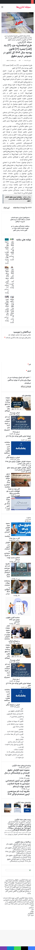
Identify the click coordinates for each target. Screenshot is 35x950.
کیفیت (6, 834)
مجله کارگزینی (22, 36)
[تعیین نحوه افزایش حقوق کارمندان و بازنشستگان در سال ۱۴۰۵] (7, 297)
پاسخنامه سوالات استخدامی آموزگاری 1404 (7, 586)
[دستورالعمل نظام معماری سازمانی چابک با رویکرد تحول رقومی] (7, 240)
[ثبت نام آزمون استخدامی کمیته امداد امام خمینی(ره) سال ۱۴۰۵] (21, 429)
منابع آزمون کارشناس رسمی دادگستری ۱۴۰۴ (12, 276)
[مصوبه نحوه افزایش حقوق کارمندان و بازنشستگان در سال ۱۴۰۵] (21, 535)
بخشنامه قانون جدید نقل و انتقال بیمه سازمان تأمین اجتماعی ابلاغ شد (12, 308)
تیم (33, 909)
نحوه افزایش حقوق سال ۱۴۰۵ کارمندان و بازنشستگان (18, 852)
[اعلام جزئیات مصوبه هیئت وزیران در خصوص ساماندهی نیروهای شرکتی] (21, 638)
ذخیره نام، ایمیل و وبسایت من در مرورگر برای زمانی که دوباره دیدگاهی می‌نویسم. (19, 380)
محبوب (28, 517)
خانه (29, 36)
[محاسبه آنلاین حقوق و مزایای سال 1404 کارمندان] (18, 615)
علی (22, 708)
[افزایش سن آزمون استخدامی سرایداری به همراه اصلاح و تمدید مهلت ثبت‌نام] (21, 554)
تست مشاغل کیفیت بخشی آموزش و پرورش (19, 826)
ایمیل (28, 371)
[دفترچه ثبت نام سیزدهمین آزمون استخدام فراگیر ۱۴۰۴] (21, 576)
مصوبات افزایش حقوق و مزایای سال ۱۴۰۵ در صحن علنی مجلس (18, 462)
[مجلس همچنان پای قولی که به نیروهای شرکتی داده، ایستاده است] (7, 268)
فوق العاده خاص (8, 830)
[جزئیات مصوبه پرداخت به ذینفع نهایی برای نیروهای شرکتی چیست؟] (21, 410)
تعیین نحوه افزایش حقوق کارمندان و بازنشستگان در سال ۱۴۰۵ (7, 307)
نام (29, 364)
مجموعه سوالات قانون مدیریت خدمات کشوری (12, 832)
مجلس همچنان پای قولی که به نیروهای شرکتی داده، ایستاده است (7, 278)
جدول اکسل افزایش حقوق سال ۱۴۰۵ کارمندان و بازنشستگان (18, 845)
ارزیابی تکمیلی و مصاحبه (22, 821)
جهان (32, 911)
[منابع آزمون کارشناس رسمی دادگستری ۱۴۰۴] (12, 268)
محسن (21, 729)
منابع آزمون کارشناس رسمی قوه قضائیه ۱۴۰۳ (12, 248)
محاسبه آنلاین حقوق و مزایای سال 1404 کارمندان (13, 619)
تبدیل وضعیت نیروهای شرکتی (19, 822)
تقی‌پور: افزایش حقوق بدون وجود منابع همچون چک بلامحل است (19, 468)
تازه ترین (28, 519)
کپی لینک (6, 208)
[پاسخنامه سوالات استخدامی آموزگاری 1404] (21, 593)
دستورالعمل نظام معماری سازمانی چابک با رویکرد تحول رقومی (7, 250)
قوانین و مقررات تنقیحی (26, 832)
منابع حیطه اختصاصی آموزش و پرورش (19, 834)
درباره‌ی (31, 907)
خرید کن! (31, 915)
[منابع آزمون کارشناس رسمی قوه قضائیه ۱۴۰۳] (12, 240)
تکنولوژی (31, 913)
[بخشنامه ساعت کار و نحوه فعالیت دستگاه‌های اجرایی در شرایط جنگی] (21, 454)
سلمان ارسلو (19, 739)
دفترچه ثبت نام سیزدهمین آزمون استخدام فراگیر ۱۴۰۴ (7, 570)
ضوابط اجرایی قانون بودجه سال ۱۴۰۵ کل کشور (18, 437)
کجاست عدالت (18, 749)
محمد (21, 719)
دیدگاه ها (28, 521)
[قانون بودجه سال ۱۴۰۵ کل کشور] (21, 509)
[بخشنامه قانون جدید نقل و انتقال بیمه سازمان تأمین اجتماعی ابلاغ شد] (12, 297)
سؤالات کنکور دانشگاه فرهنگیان (19, 829)
